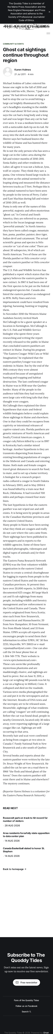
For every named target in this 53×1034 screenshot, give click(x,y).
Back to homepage (13, 869)
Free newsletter (28, 982)
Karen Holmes (22, 69)
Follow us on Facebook (26, 1006)
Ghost (46, 1032)
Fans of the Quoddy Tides (26, 1000)
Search (25, 1011)
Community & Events (13, 44)
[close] (49, 12)
